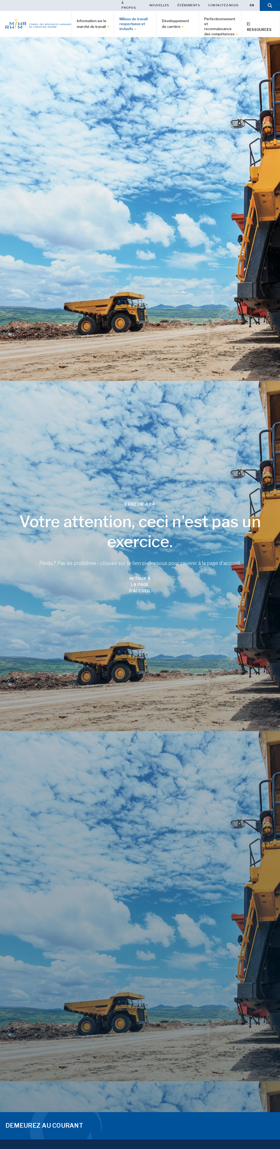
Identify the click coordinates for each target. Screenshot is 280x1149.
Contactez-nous (223, 5)
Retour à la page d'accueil (140, 584)
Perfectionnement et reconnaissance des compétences (219, 26)
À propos (128, 5)
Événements (188, 5)
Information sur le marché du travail (91, 24)
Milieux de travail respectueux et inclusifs (133, 24)
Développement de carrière (175, 24)
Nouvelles (159, 5)
